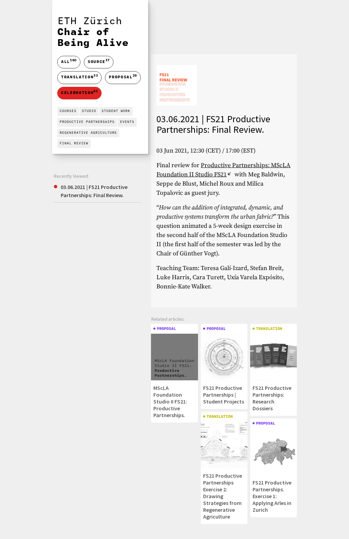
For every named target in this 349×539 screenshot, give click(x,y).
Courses (68, 111)
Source (99, 61)
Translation (79, 76)
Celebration (79, 92)
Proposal (123, 76)
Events (127, 122)
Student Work (116, 111)
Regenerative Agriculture (88, 132)
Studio (89, 111)
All (69, 62)
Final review (74, 143)
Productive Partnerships (87, 122)
